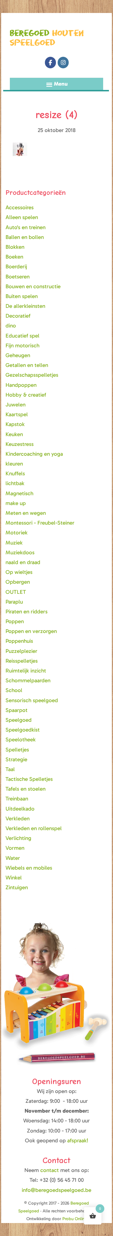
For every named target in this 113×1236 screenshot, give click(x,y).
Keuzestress (20, 444)
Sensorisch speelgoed (32, 700)
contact (50, 1170)
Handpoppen (21, 385)
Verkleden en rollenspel (34, 828)
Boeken (14, 256)
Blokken (15, 247)
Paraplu (14, 601)
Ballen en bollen (25, 237)
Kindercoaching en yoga (34, 454)
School (14, 690)
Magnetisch (19, 493)
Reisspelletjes (22, 660)
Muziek (14, 542)
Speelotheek (21, 739)
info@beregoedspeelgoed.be (56, 1190)
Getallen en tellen (27, 365)
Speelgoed (19, 720)
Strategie (16, 759)
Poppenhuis (19, 641)
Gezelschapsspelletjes (32, 375)
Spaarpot (17, 710)
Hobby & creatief (26, 394)
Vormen (15, 848)
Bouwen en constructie (33, 286)
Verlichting (18, 838)
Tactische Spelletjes (29, 779)
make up (16, 503)
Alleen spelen (22, 217)
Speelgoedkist (23, 729)
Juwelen (15, 404)
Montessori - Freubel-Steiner (40, 522)
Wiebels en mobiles (29, 867)
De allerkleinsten (25, 306)
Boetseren (18, 276)
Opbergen (18, 582)
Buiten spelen (22, 296)
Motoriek (17, 532)
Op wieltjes (19, 572)
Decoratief (18, 315)
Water (13, 858)
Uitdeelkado (20, 808)
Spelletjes (17, 749)
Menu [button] (61, 83)
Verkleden (18, 818)
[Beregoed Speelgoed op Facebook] (50, 62)
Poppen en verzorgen (31, 631)
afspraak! (77, 1140)
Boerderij (16, 266)
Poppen (15, 621)
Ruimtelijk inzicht (26, 670)
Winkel (14, 877)
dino (11, 325)
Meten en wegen (26, 513)
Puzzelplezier (21, 651)
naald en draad (23, 562)
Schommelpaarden (28, 680)
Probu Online (74, 1218)
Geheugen (18, 355)
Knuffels (15, 473)
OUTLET (16, 592)
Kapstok (15, 424)
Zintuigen (17, 887)
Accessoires (20, 207)
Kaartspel (17, 414)
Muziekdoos (20, 552)
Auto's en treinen (25, 227)
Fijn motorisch (22, 345)
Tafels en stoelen (25, 788)
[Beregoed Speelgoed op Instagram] (63, 62)
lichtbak (15, 483)
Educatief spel (22, 335)
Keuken (14, 434)
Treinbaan (17, 798)
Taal (10, 769)
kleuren (14, 463)
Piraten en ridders (27, 611)
